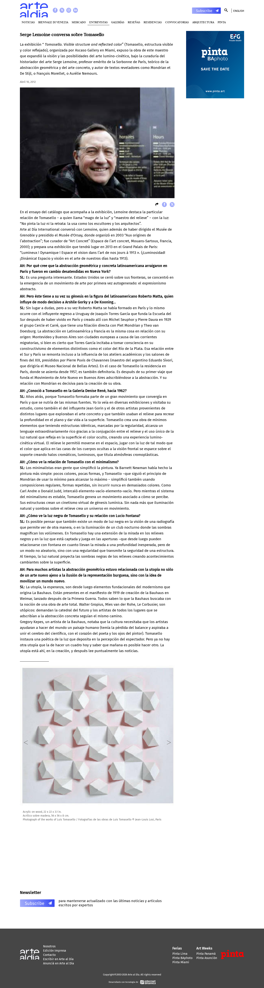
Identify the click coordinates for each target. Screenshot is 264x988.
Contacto (49, 955)
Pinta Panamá (206, 953)
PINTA (222, 22)
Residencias (153, 22)
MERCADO (79, 22)
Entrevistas (98, 22)
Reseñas (134, 22)
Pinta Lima (179, 953)
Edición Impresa (54, 950)
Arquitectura (203, 22)
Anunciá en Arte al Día (58, 963)
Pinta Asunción (206, 958)
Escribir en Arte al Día (58, 959)
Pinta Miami (180, 962)
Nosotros (49, 946)
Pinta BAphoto (182, 958)
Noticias (28, 22)
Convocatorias (177, 22)
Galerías (117, 22)
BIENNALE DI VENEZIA (53, 22)
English (238, 11)
